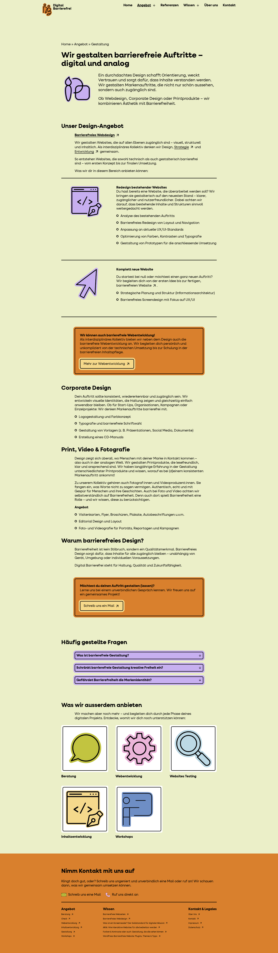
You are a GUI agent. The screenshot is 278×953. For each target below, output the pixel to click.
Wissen (189, 5)
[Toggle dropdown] (154, 5)
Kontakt (229, 5)
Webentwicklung (129, 776)
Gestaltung (66, 932)
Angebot (144, 5)
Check (64, 919)
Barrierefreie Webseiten (114, 914)
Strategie (181, 147)
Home (127, 5)
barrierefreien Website (134, 285)
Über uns (211, 5)
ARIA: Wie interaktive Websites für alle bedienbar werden (130, 928)
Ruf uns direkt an (125, 894)
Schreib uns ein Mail (99, 605)
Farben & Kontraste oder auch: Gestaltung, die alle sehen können (133, 932)
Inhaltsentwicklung (76, 836)
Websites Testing (183, 776)
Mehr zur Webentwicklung (104, 363)
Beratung (68, 776)
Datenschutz (194, 928)
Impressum (193, 923)
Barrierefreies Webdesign (115, 919)
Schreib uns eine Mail (84, 894)
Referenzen (170, 5)
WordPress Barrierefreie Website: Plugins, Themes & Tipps (130, 936)
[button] (139, 655)
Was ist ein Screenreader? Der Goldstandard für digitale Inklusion (133, 923)
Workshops (124, 836)
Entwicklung (84, 151)
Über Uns (192, 914)
